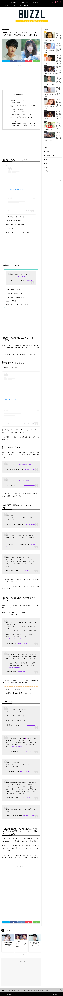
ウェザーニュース (23, 5)
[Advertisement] (21, 77)
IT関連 (13, 5)
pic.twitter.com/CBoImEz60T (14, 638)
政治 (47, 167)
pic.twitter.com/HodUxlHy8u (23, 464)
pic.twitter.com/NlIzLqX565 (17, 277)
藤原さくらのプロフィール (17, 100)
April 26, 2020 (25, 570)
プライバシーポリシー (8, 994)
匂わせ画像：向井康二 (19, 111)
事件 (47, 163)
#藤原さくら (19, 746)
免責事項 (17, 994)
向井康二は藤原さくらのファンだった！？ (22, 114)
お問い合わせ (14, 2)
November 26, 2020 (29, 469)
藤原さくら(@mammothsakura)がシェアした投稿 (21, 210)
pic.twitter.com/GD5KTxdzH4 (14, 667)
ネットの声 (13, 121)
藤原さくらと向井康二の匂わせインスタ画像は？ (22, 105)
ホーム (5, 2)
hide (26, 95)
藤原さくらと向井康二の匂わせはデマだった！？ (22, 117)
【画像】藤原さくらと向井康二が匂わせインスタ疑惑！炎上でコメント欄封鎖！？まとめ (22, 124)
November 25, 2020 (30, 524)
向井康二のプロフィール (17, 103)
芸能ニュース (36, 2)
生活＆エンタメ (26, 2)
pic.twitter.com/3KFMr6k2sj (23, 480)
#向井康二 (12, 746)
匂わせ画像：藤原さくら (19, 109)
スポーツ (5, 5)
